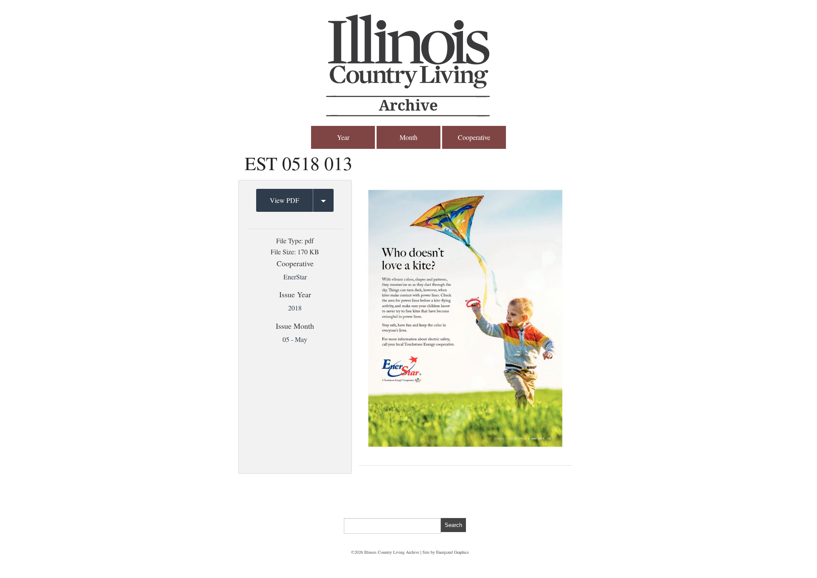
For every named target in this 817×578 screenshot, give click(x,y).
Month (408, 137)
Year (343, 137)
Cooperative (474, 137)
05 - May (295, 339)
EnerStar (295, 276)
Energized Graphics (452, 552)
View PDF (284, 200)
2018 (295, 307)
